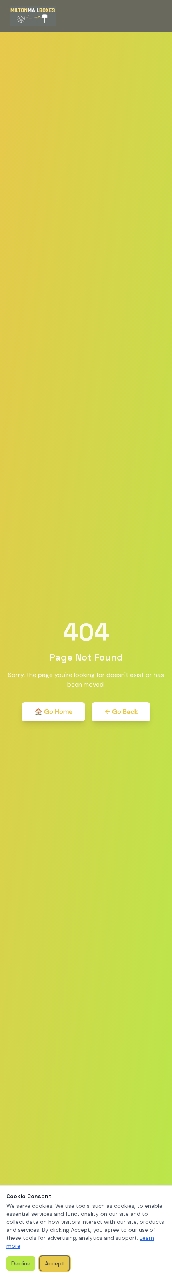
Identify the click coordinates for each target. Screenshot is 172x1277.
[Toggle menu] (155, 16)
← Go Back (121, 711)
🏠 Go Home (53, 711)
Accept (54, 1263)
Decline (20, 1263)
